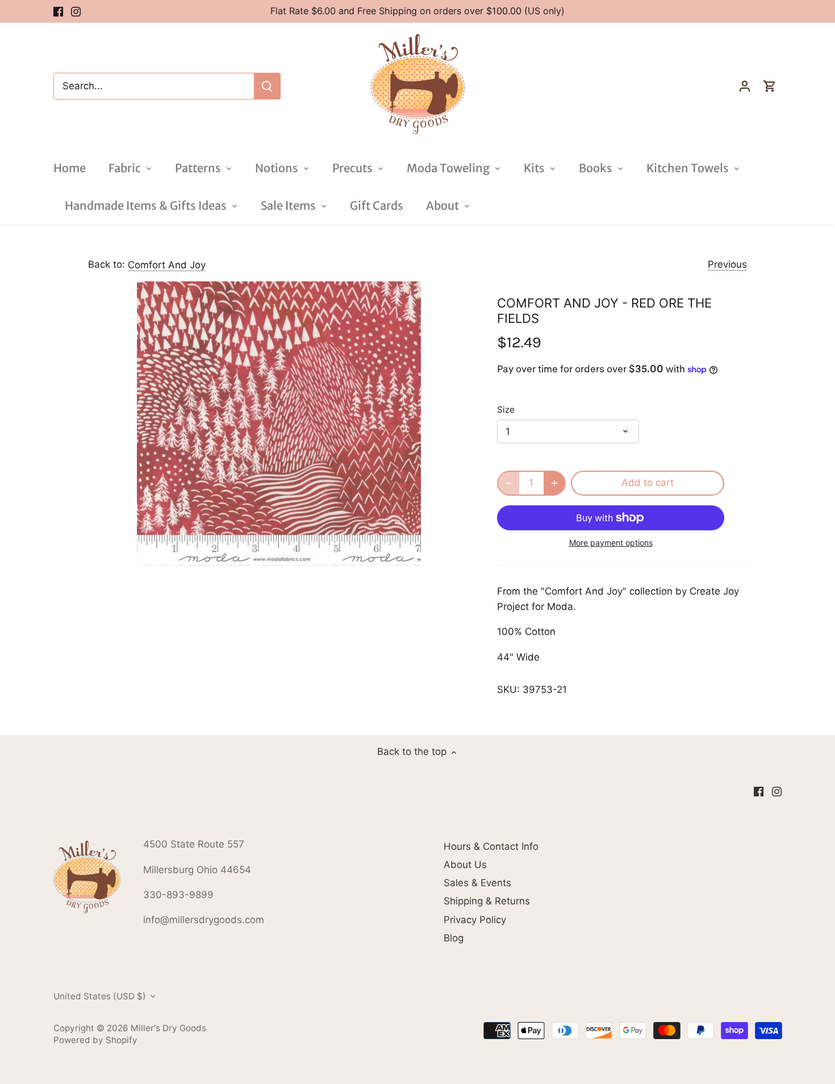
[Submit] (267, 86)
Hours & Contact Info (491, 846)
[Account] (744, 86)
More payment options (611, 542)
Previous (727, 264)
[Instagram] (76, 11)
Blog (454, 938)
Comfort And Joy (167, 265)
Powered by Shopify (95, 1040)
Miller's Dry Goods (168, 1028)
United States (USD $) (99, 996)
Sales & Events (477, 882)
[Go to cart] (769, 86)
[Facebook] (58, 11)
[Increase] (554, 483)
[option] (279, 423)
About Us (465, 864)
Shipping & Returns (487, 901)
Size (506, 410)
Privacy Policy (475, 919)
